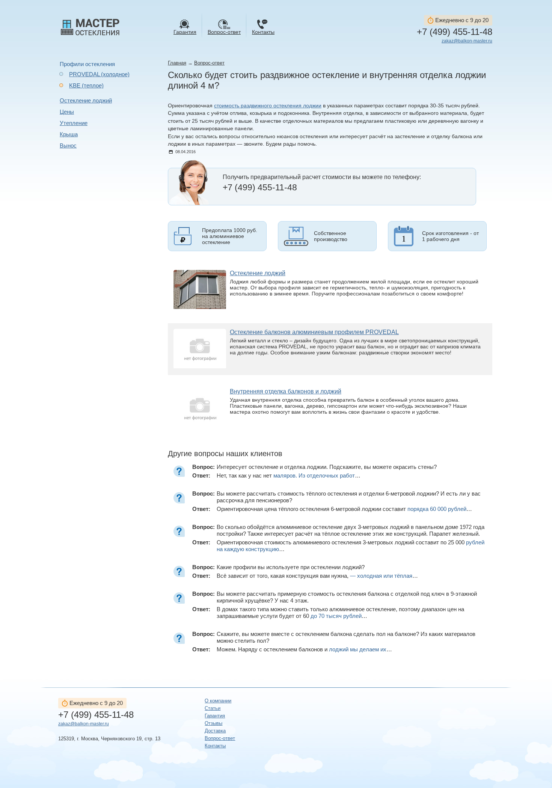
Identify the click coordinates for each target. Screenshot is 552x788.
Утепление (73, 123)
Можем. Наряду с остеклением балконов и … (304, 649)
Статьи (212, 708)
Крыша (69, 134)
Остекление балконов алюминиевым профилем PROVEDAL (314, 332)
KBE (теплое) (86, 85)
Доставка (215, 731)
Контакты (215, 746)
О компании (218, 701)
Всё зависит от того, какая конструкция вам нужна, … (317, 576)
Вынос (68, 145)
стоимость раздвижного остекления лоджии (267, 105)
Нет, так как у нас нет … (288, 475)
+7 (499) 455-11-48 (454, 31)
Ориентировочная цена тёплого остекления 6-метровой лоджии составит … (344, 509)
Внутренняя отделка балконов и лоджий (285, 391)
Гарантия (215, 716)
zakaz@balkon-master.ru (467, 41)
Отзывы (213, 723)
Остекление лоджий (86, 100)
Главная (177, 63)
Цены (67, 111)
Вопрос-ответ (209, 63)
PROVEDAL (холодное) (99, 74)
